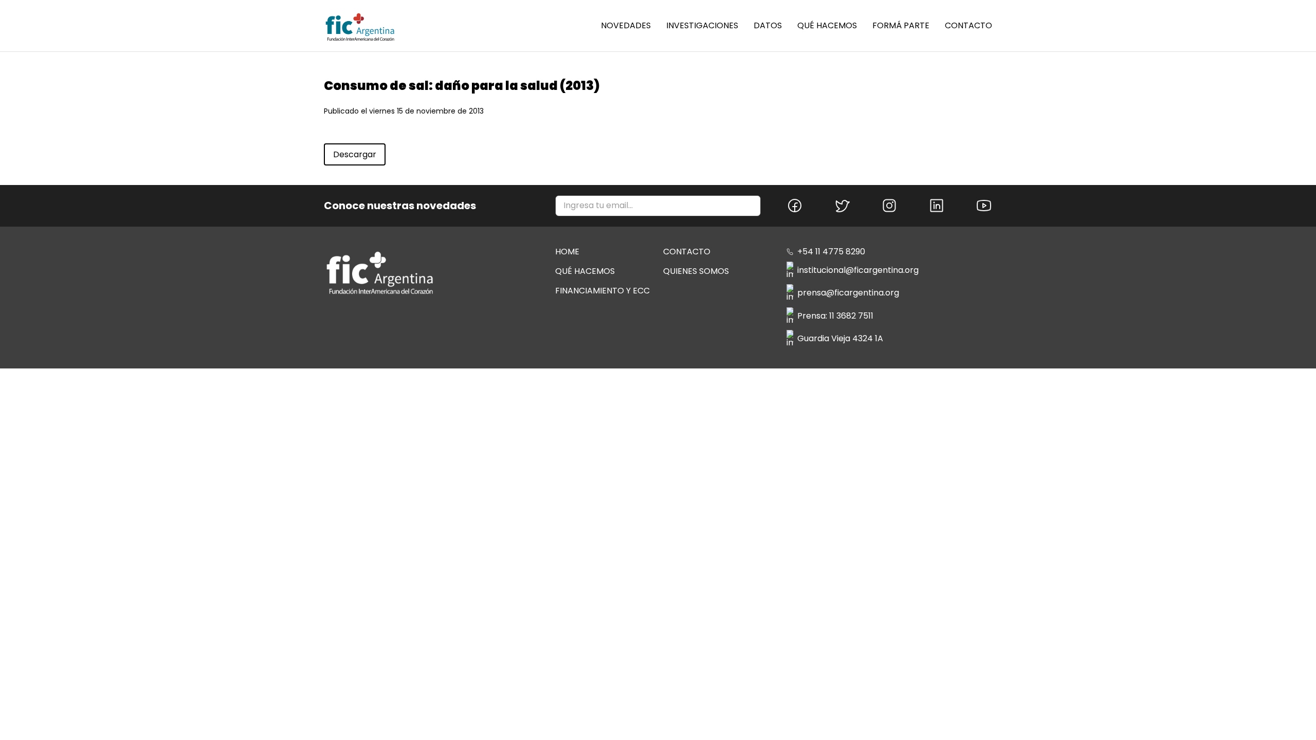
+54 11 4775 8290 (831, 251)
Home (567, 251)
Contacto (968, 25)
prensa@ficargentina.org (848, 293)
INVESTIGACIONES (702, 25)
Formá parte (900, 25)
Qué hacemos (827, 25)
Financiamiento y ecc (602, 291)
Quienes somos (696, 271)
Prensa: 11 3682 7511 (835, 316)
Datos (768, 25)
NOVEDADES (626, 25)
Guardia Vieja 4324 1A (840, 338)
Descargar (354, 154)
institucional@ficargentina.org (858, 270)
